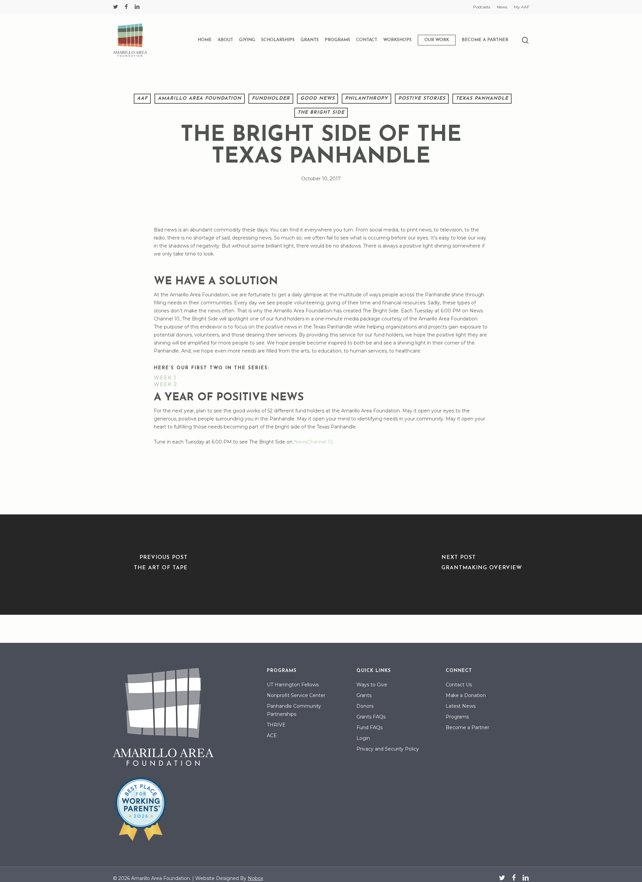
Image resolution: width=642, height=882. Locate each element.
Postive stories (421, 98)
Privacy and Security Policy (387, 749)
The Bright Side (321, 112)
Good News (317, 98)
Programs (457, 717)
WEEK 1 (165, 378)
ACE (272, 735)
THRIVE (276, 725)
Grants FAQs (371, 717)
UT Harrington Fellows (293, 685)
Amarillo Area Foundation (199, 98)
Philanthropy (366, 98)
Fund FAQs (369, 727)
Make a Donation (466, 695)
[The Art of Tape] (160, 564)
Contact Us (459, 685)
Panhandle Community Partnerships (294, 710)
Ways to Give (371, 685)
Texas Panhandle (482, 98)
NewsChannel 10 (313, 442)
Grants (363, 695)
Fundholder (271, 98)
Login (363, 738)
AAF (142, 98)
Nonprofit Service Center (296, 695)
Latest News (460, 706)
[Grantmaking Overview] (481, 564)
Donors (364, 706)
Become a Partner (467, 727)
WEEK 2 (165, 384)
